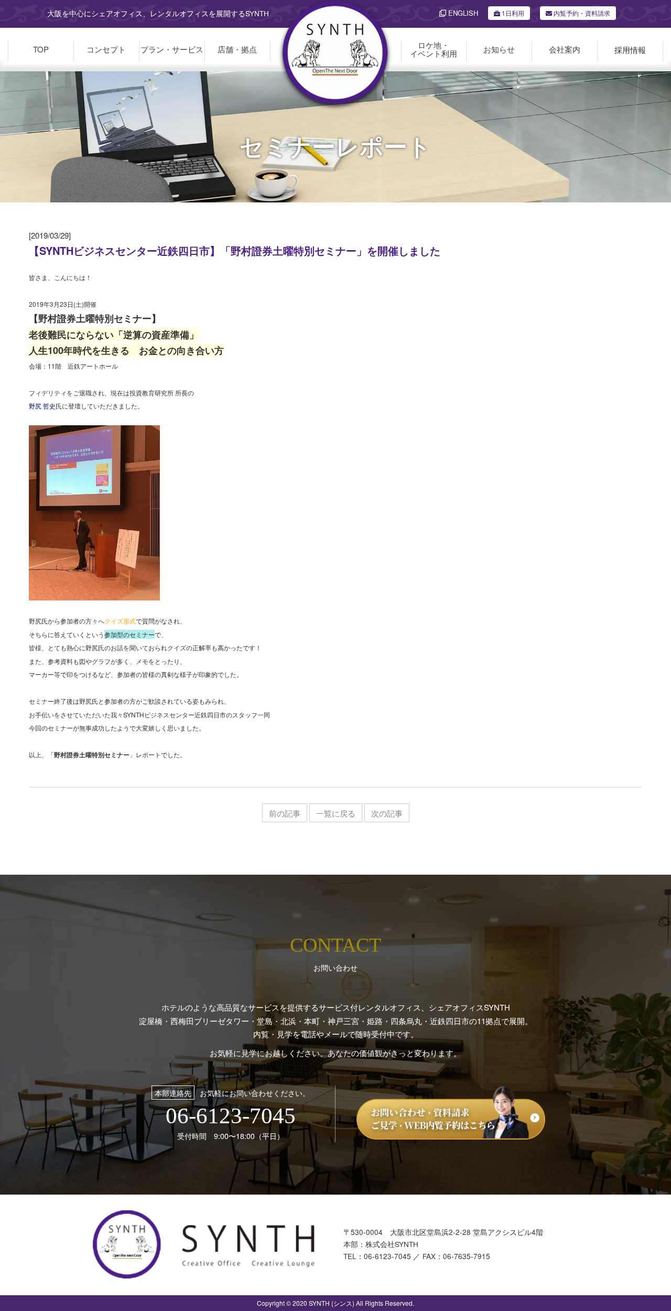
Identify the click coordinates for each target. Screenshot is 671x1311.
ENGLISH (462, 13)
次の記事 (387, 813)
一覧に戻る (335, 813)
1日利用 (513, 12)
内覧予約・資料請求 (581, 12)
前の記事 (284, 813)
